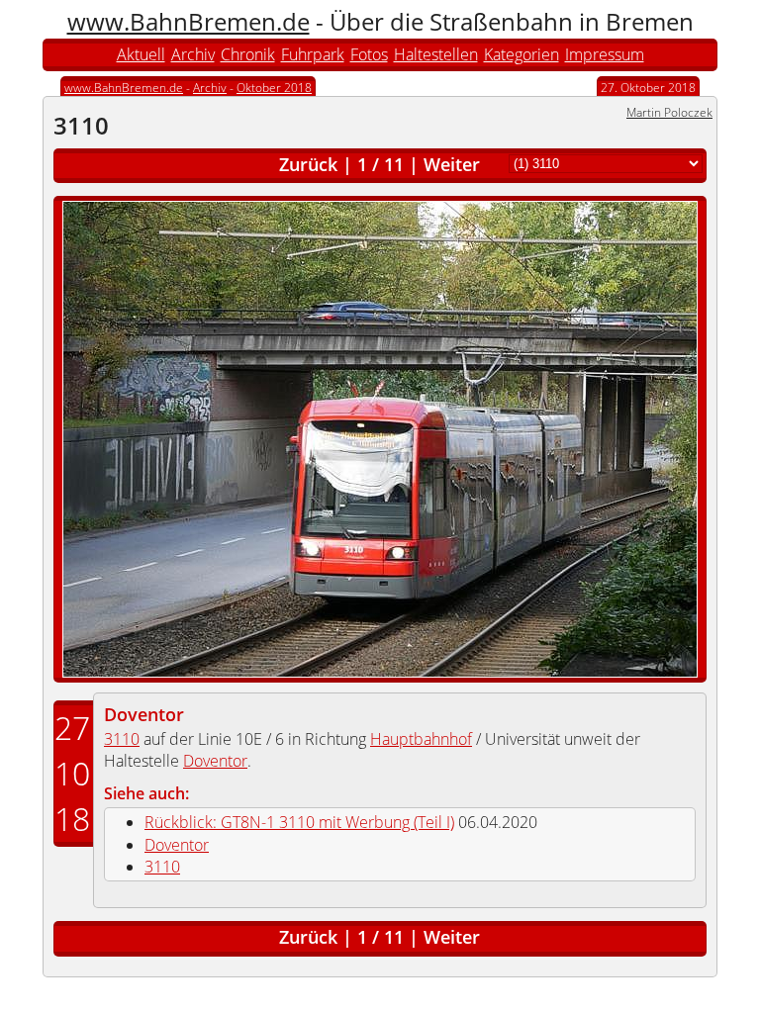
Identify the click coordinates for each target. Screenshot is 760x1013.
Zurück (308, 164)
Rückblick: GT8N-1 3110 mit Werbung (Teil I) (299, 822)
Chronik (248, 54)
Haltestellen (436, 54)
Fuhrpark (312, 54)
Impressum (604, 54)
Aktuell (141, 54)
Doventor (144, 714)
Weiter (452, 164)
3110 (122, 739)
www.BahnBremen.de (188, 21)
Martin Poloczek (669, 112)
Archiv (193, 54)
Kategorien (521, 54)
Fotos (369, 54)
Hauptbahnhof (421, 739)
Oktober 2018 (274, 87)
